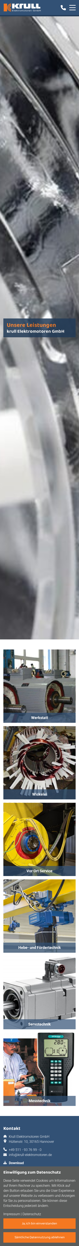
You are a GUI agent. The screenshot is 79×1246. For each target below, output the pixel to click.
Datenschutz (32, 1214)
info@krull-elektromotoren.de (30, 1155)
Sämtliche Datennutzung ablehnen (40, 1237)
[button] (39, 686)
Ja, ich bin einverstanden (39, 1223)
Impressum (11, 1214)
